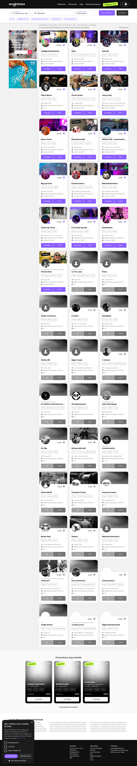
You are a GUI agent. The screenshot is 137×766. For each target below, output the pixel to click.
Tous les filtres (106, 13)
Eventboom (107, 227)
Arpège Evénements (50, 51)
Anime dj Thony (48, 227)
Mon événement (81, 11)
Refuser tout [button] (26, 756)
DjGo (73, 51)
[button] (18, 761)
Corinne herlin (108, 448)
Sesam (74, 536)
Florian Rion (46, 272)
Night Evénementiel (111, 625)
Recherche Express (93, 4)
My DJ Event (46, 139)
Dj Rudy (105, 51)
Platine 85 (45, 360)
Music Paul (46, 536)
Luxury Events (108, 580)
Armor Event (77, 95)
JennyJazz (107, 95)
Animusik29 (46, 492)
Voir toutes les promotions (68, 707)
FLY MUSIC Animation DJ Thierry (55, 404)
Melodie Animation (110, 536)
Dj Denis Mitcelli (78, 448)
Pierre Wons (46, 95)
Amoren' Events (109, 492)
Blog (81, 4)
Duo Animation (78, 580)
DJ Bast (74, 316)
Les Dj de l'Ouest (78, 492)
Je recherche (16, 11)
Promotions (72, 4)
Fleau (104, 272)
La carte (122, 13)
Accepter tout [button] (11, 756)
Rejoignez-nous (110, 4)
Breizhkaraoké (78, 139)
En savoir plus (21, 738)
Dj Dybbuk (106, 316)
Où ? (38, 11)
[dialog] (18, 742)
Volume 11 (45, 580)
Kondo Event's (77, 183)
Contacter (47, 69)
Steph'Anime (47, 625)
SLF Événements (78, 404)
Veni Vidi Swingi (109, 404)
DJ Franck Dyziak (79, 227)
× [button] (32, 722)
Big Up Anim (46, 183)
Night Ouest (76, 360)
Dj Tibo (44, 448)
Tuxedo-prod (77, 625)
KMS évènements (110, 183)
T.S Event (106, 360)
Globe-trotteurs (48, 316)
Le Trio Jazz (76, 272)
